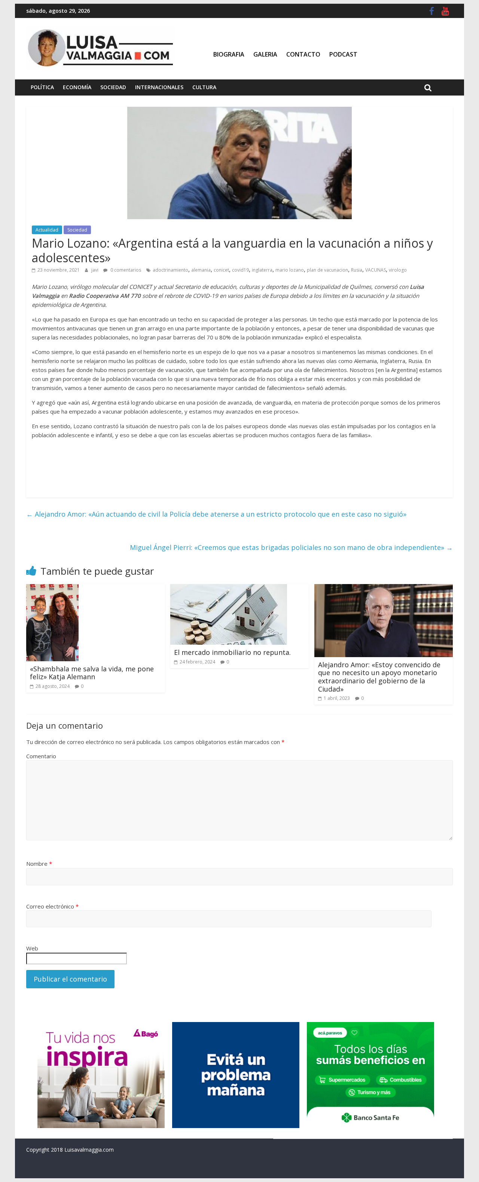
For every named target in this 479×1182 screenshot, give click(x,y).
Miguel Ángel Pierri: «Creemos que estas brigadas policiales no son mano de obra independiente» (291, 547)
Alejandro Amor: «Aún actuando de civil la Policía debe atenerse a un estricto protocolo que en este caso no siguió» (216, 514)
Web (32, 948)
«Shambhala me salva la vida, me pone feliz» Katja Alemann (92, 672)
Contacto (303, 54)
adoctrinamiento (170, 270)
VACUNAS (375, 270)
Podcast (343, 54)
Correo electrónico (52, 906)
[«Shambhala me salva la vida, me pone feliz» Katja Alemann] (52, 588)
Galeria (265, 54)
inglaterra (262, 270)
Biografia (228, 54)
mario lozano (289, 270)
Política (42, 87)
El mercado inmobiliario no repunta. (232, 652)
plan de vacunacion (327, 270)
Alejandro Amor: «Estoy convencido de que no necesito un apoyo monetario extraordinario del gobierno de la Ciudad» (379, 676)
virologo (398, 270)
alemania (201, 270)
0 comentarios (125, 270)
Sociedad (113, 87)
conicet (221, 270)
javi (95, 270)
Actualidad (47, 230)
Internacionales (159, 87)
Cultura (204, 87)
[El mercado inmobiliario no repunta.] (228, 588)
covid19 (240, 270)
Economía (77, 87)
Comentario (41, 756)
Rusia (356, 270)
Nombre (39, 863)
